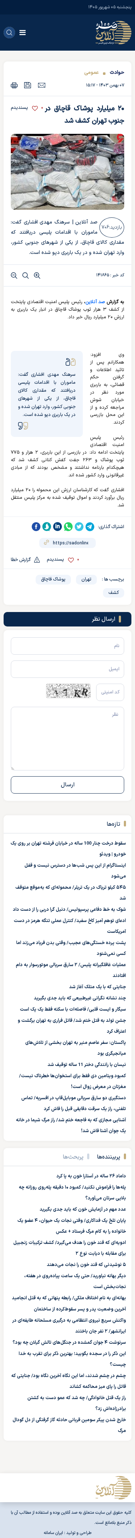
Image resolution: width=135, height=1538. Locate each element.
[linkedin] (57, 526)
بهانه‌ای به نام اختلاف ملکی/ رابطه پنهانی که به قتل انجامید (69, 1298)
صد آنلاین (95, 302)
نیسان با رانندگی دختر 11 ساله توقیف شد (87, 1064)
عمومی (91, 72)
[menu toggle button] (22, 32)
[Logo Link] (113, 32)
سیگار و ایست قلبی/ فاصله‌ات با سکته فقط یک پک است (73, 1009)
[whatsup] (68, 526)
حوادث (117, 72)
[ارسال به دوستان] (41, 85)
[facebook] (36, 526)
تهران (86, 579)
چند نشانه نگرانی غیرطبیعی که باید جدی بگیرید (80, 998)
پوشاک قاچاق (53, 579)
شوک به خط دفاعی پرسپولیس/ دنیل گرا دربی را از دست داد (69, 909)
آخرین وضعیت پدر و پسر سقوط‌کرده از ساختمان (80, 1309)
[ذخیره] (27, 85)
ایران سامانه (53, 1533)
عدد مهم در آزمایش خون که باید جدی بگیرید (83, 1209)
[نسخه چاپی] (14, 85)
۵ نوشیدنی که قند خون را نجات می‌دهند (86, 1265)
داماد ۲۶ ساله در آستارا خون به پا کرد (91, 1176)
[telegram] (90, 526)
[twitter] (79, 526)
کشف (113, 592)
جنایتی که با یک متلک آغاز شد (97, 987)
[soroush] (46, 526)
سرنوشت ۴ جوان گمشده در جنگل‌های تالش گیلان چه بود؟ (69, 1342)
